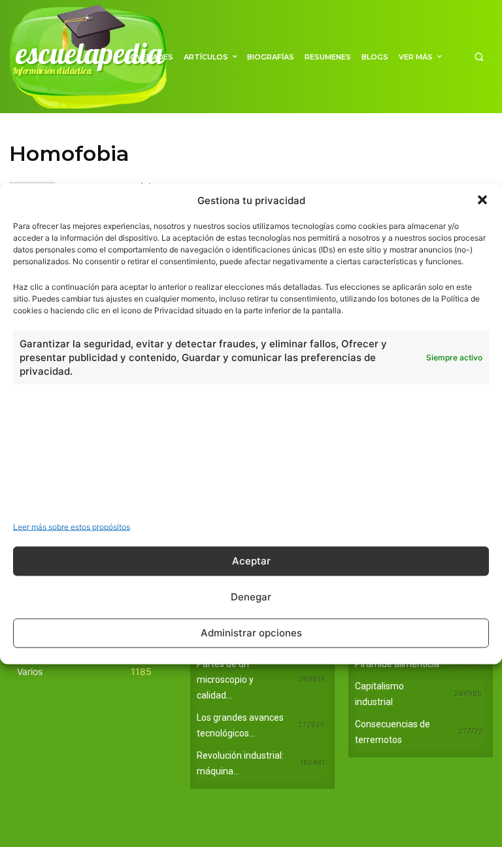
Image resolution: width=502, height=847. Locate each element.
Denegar (251, 597)
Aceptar (251, 561)
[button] (482, 200)
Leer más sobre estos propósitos (71, 526)
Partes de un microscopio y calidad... (225, 679)
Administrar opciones (251, 633)
